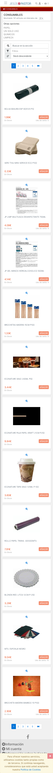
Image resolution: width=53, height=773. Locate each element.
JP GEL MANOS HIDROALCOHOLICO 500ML (24, 271)
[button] (41, 3)
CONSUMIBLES (12, 9)
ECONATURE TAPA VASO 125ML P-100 (21, 487)
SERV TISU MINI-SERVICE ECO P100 (20, 163)
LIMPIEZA (8, 37)
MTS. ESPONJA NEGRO (15, 649)
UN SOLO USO (11, 31)
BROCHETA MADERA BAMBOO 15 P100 (21, 703)
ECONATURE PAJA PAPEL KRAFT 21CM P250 (24, 433)
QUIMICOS (9, 34)
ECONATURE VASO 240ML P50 (18, 379)
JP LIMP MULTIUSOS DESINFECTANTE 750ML (25, 217)
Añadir (44, 117)
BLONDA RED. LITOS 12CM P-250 (19, 595)
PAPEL (7, 27)
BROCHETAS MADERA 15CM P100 (19, 325)
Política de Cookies (30, 769)
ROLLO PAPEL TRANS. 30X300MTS (20, 541)
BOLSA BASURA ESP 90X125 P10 (19, 109)
